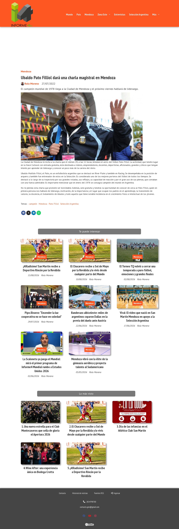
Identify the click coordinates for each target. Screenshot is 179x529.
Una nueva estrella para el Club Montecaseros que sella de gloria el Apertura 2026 (40, 430)
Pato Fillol (54, 203)
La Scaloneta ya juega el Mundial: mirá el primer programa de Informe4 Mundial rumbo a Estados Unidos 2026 (41, 365)
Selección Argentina (138, 14)
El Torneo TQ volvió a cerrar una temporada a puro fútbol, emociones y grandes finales (137, 270)
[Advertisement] (89, 49)
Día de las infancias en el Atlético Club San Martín (132, 428)
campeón (33, 203)
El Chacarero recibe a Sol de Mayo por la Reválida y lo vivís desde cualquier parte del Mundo (89, 270)
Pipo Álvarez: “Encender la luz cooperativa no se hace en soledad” (41, 315)
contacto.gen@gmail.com (89, 507)
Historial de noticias (80, 493)
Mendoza (89, 14)
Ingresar (116, 493)
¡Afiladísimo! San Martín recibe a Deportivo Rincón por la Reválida (41, 268)
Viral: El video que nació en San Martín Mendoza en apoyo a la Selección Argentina (137, 317)
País (79, 14)
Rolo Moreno (32, 83)
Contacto (62, 493)
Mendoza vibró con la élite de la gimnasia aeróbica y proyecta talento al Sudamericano (89, 363)
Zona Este (102, 14)
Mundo (69, 14)
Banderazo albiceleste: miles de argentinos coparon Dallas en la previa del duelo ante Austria (89, 317)
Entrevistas (119, 14)
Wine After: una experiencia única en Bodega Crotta (42, 470)
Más (154, 14)
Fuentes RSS (99, 493)
